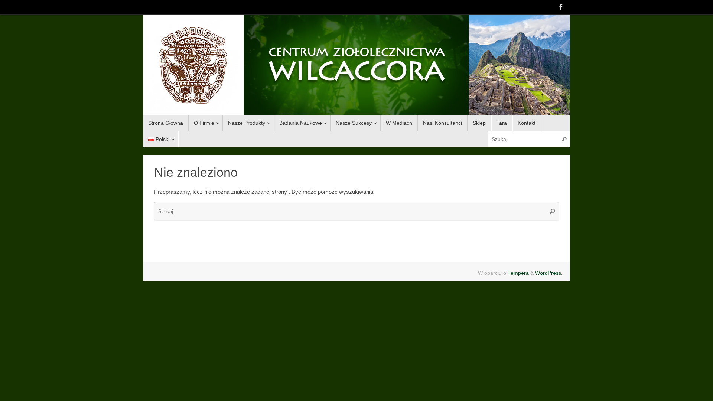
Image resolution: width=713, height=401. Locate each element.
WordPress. (549, 273)
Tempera (518, 273)
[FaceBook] (561, 7)
